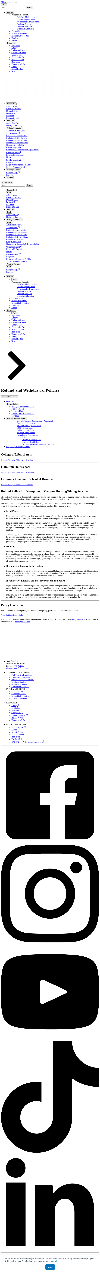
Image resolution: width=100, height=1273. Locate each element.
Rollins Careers (18, 734)
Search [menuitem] (10, 178)
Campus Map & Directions (17, 668)
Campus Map (17, 713)
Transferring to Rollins (20, 677)
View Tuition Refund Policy (12, 615)
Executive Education (20, 687)
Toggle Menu (7, 182)
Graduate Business (19, 684)
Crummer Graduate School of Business (38, 444)
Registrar (15, 710)
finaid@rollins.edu (22, 622)
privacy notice (53, 1261)
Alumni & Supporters (20, 696)
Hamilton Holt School (31, 442)
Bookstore (15, 737)
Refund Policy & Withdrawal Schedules (17, 460)
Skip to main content (9, 2)
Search (29, 7)
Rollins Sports (17, 727)
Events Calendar (18, 715)
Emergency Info (18, 720)
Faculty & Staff (18, 691)
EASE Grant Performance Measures (26, 742)
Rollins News (17, 718)
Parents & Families (19, 698)
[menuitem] (11, 103)
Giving (14, 730)
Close (4, 5)
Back (9, 193)
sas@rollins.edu (78, 619)
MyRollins (16, 708)
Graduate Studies (18, 682)
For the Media (17, 739)
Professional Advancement (22, 680)
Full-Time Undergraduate (22, 675)
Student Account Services (16, 348)
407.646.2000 (18, 666)
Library (14, 705)
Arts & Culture (17, 732)
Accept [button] (50, 1267)
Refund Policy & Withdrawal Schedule (17, 484)
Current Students (18, 694)
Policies (25, 437)
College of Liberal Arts (31, 439)
